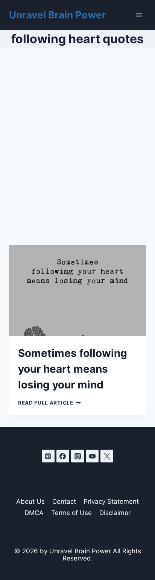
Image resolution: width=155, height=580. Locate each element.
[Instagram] (77, 456)
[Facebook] (62, 456)
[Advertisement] (77, 155)
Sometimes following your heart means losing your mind (72, 369)
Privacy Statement (111, 501)
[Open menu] (139, 15)
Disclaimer (115, 513)
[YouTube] (92, 456)
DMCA (34, 513)
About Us (30, 501)
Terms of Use (71, 513)
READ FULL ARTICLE (49, 403)
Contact (64, 501)
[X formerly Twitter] (106, 456)
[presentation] (77, 290)
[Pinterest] (48, 456)
